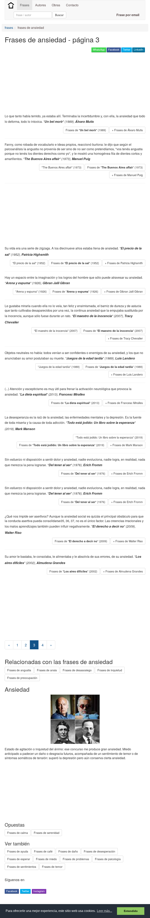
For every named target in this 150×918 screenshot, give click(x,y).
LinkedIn (138, 49)
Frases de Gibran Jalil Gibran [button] (124, 291)
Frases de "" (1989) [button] (86, 130)
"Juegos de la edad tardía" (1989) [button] (59, 367)
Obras (56, 5)
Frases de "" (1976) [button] (83, 473)
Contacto (72, 5)
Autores (40, 5)
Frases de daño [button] (68, 851)
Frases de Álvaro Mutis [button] (128, 130)
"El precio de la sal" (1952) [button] (28, 263)
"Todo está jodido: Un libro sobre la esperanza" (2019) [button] (109, 437)
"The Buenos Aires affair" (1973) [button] (61, 167)
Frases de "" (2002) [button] (73, 571)
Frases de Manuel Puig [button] (128, 175)
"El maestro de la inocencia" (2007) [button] (56, 331)
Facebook (113, 49)
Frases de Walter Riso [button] (129, 541)
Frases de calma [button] (17, 833)
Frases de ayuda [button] (17, 851)
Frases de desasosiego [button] (77, 670)
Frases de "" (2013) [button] (75, 403)
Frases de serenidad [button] (46, 833)
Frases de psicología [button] (108, 859)
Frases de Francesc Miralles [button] (125, 403)
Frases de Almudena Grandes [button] (124, 571)
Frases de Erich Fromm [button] (128, 473)
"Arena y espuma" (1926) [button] (31, 291)
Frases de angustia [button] (19, 670)
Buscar (59, 15)
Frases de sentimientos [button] (21, 867)
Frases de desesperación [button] (99, 851)
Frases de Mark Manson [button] (127, 445)
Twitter (126, 49)
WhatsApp (99, 49)
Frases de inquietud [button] (109, 670)
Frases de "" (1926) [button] (75, 291)
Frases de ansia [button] (47, 670)
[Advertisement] (50, 83)
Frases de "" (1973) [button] (115, 167)
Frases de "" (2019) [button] (61, 445)
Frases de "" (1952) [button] (75, 263)
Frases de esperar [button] (18, 859)
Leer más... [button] (104, 911)
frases (9, 27)
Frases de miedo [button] (46, 859)
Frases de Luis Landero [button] (128, 374)
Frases (24, 5)
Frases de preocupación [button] (22, 678)
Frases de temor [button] (52, 867)
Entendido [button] (131, 911)
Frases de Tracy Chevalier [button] (126, 338)
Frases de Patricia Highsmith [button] (125, 263)
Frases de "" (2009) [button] (81, 541)
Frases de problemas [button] (76, 859)
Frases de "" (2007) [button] (113, 331)
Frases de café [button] (43, 851)
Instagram (39, 891)
